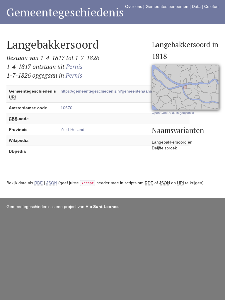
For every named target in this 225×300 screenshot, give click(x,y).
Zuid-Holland (72, 129)
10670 (66, 107)
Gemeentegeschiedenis (65, 12)
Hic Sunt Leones (102, 206)
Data (196, 6)
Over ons (133, 6)
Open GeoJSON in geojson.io (173, 113)
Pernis (74, 66)
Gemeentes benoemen (167, 6)
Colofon (211, 6)
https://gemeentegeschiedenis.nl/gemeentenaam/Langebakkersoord (124, 91)
